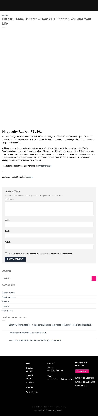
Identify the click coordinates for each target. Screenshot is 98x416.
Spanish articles (8, 297)
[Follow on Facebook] (3, 383)
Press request (81, 386)
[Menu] (94, 6)
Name (7, 220)
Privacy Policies (49, 407)
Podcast (5, 15)
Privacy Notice (37, 407)
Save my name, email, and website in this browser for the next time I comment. (40, 253)
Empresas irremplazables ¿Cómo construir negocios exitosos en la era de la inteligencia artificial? (50, 325)
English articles (8, 292)
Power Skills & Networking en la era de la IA (27, 333)
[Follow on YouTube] (14, 383)
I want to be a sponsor (84, 378)
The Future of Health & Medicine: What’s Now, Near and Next (35, 341)
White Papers (7, 311)
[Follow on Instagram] (7, 383)
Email (7, 231)
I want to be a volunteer (85, 382)
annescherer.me (44, 166)
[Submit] (94, 278)
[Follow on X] (11, 383)
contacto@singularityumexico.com (61, 379)
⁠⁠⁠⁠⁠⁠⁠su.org (30, 177)
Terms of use (61, 407)
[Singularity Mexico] (49, 5)
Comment (9, 199)
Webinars (6, 302)
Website (8, 242)
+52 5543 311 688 (55, 371)
